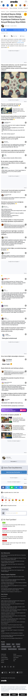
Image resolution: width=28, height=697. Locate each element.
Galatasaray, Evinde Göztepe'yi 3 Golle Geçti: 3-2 (11, 591)
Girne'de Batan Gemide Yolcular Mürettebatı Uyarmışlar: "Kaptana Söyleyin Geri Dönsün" (12, 537)
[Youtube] (11, 667)
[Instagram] (2, 667)
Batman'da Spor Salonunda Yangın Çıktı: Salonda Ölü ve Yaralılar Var (13, 543)
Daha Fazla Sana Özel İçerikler (13, 472)
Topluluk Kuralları (4, 659)
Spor (4, 522)
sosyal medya (20, 42)
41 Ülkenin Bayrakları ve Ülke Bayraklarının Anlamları (12, 633)
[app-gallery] (20, 672)
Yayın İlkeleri (16, 657)
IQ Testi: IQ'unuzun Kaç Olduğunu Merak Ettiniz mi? (12, 638)
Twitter (3, 644)
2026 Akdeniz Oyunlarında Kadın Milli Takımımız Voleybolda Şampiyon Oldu (13, 525)
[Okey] (9, 5)
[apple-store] (4, 672)
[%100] (14, 5)
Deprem (8, 644)
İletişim (2, 662)
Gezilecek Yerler (22, 649)
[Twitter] (8, 667)
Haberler (3, 11)
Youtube (18, 644)
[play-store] (12, 672)
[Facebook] (5, 667)
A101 (14, 646)
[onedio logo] (13, 680)
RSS (14, 660)
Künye (14, 659)
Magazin (4, 528)
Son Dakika (4, 649)
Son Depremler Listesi (5, 598)
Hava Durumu (4, 596)
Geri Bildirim (3, 655)
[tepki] (2, 500)
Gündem (4, 534)
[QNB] (18, 5)
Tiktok (18, 646)
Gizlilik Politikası (4, 657)
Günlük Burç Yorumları (6, 646)
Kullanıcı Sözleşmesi (17, 655)
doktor (20, 41)
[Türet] (22, 5)
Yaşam (7, 11)
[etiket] (25, 14)
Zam (13, 644)
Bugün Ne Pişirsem (12, 649)
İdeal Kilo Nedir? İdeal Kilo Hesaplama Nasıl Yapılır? (11, 624)
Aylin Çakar (11, 25)
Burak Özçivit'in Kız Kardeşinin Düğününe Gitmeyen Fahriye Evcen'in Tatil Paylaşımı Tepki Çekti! (14, 531)
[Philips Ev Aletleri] (5, 5)
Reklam (2, 660)
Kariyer (14, 654)
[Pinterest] (14, 667)
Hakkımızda (3, 654)
